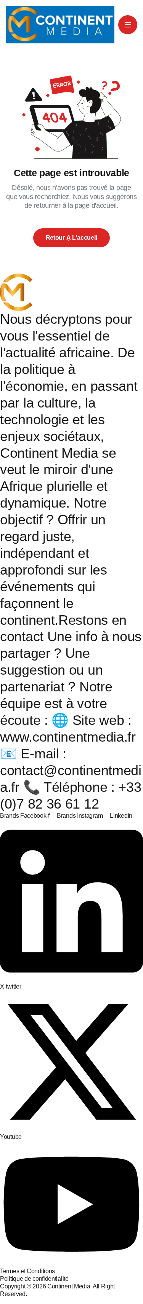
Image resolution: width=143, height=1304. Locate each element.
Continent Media (70, 1286)
